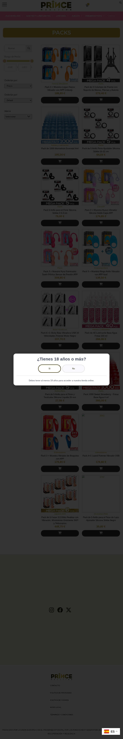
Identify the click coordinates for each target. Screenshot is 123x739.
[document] (61, 369)
